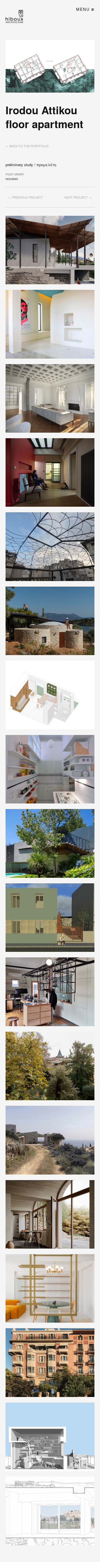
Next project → (78, 197)
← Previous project (25, 197)
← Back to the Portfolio (27, 146)
